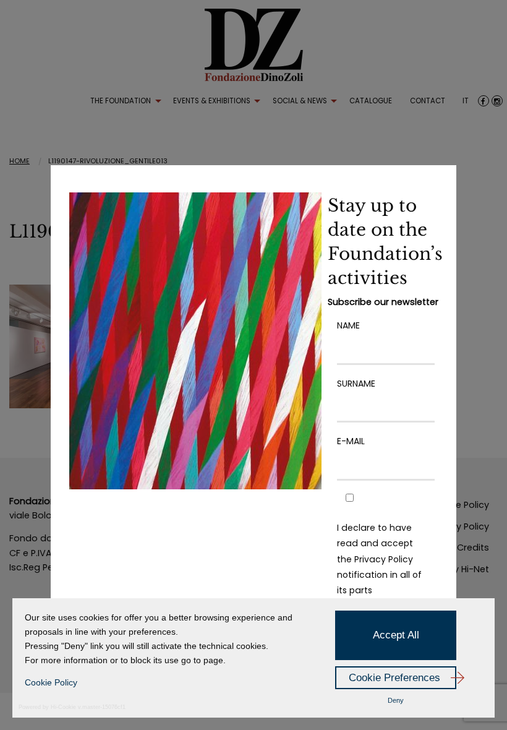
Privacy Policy (383, 559)
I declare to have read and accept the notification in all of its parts (379, 559)
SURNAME (356, 383)
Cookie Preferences (394, 678)
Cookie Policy (51, 682)
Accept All (396, 635)
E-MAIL (351, 441)
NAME (348, 325)
